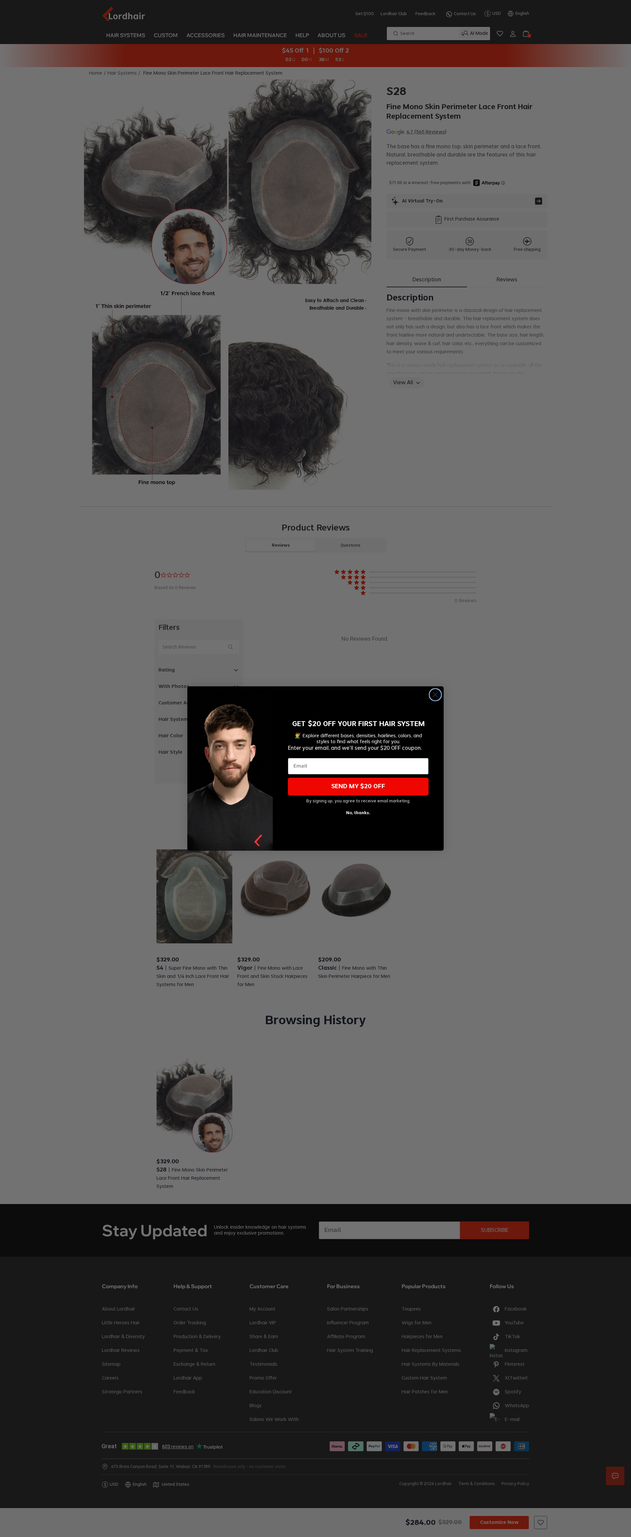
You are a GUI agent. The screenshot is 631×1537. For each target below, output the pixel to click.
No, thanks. (358, 813)
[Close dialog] (435, 694)
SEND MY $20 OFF (358, 786)
